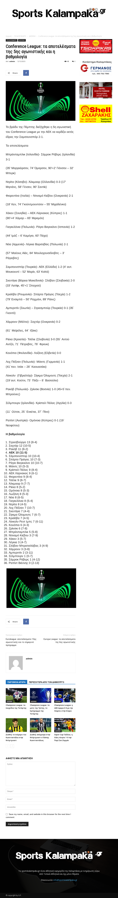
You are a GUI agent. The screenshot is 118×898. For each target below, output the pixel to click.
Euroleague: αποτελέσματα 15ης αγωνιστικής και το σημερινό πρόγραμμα (21, 642)
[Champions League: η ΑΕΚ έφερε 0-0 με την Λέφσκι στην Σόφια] (64, 695)
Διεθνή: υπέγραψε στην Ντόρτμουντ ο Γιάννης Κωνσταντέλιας (40, 737)
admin (12, 61)
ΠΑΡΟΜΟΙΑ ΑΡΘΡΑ (16, 682)
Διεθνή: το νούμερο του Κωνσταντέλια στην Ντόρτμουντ (16, 737)
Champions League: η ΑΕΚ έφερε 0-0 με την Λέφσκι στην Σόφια (63, 708)
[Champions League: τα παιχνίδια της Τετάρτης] (16, 695)
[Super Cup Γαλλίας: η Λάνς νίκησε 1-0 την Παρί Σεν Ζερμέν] (64, 725)
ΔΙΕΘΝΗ (32, 36)
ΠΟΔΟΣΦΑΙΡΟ (20, 36)
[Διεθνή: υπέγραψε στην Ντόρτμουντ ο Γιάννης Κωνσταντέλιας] (40, 725)
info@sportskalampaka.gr (65, 880)
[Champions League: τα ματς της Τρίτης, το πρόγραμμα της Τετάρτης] (40, 695)
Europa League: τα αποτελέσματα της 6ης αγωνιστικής (59, 640)
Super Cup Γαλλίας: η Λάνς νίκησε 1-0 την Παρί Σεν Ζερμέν (63, 737)
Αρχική (9, 36)
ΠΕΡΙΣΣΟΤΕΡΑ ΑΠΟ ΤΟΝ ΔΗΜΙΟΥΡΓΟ (46, 682)
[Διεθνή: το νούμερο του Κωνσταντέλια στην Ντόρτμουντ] (16, 725)
